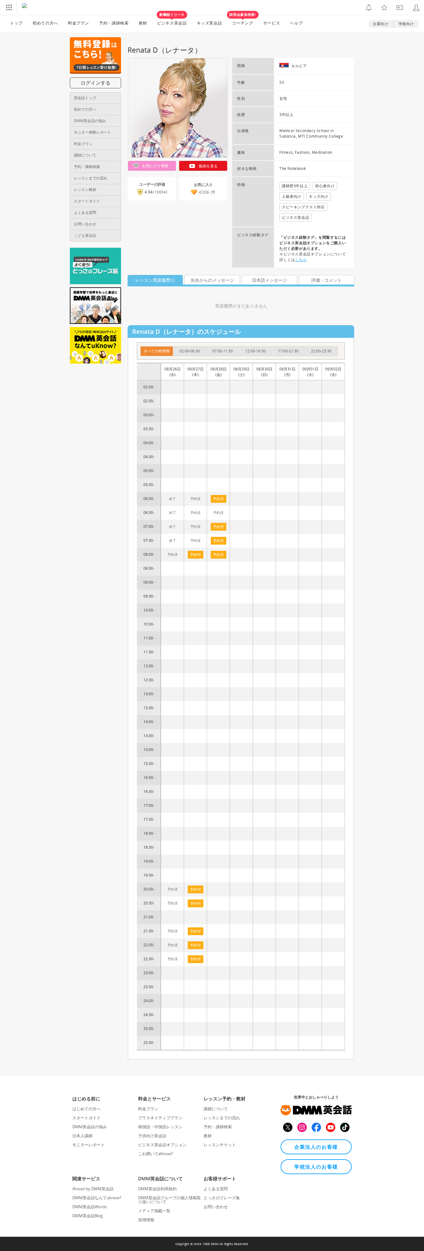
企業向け (380, 23)
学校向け (406, 23)
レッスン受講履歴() (155, 280)
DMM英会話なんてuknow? (96, 1197)
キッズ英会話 (209, 23)
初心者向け (325, 185)
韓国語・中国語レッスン (160, 1126)
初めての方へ (85, 109)
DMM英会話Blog (87, 1215)
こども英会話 (85, 235)
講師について (85, 155)
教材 (143, 23)
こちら (301, 259)
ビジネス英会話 (172, 20)
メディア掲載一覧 (154, 1210)
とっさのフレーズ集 (222, 1197)
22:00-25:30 (321, 351)
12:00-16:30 (255, 351)
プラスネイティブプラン (160, 1118)
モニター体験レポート (92, 132)
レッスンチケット (220, 1144)
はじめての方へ (86, 1109)
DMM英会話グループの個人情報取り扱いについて (169, 1200)
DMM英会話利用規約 (157, 1188)
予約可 (195, 554)
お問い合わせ (85, 224)
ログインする (96, 82)
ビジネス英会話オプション (162, 1144)
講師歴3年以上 (295, 185)
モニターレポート (88, 1144)
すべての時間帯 (157, 351)
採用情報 (146, 1219)
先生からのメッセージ (212, 280)
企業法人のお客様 (316, 1146)
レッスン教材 (85, 189)
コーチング (242, 20)
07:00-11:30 (222, 351)
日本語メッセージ (269, 280)
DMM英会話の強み (90, 120)
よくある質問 (85, 212)
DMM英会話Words (89, 1206)
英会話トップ (85, 97)
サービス (271, 23)
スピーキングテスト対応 (303, 207)
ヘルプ (296, 23)
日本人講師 (82, 1135)
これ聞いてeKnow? (155, 1153)
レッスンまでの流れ (90, 178)
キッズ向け (318, 196)
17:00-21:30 (288, 351)
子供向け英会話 (152, 1135)
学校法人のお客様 (316, 1166)
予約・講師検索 (114, 23)
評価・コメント (326, 280)
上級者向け (291, 196)
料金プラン (78, 23)
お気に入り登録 (154, 165)
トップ (16, 23)
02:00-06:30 (189, 351)
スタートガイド (87, 201)
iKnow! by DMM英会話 (93, 1188)
